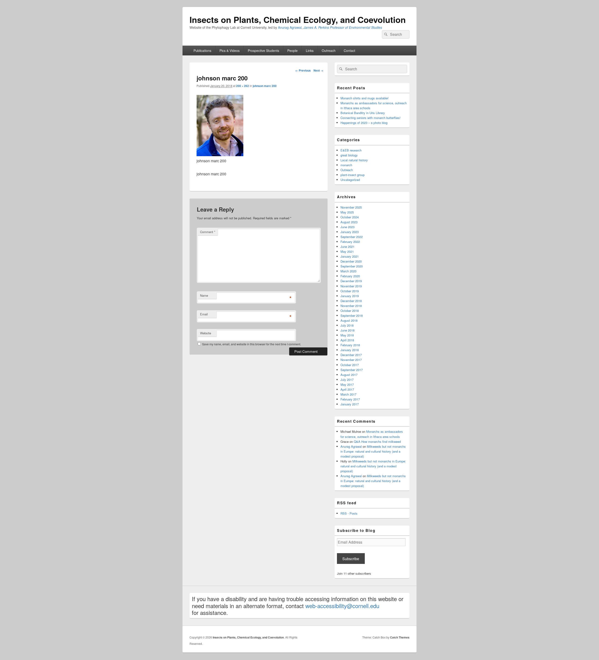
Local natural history (354, 160)
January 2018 (349, 350)
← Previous (303, 70)
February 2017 (350, 399)
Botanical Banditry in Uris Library (362, 113)
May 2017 (347, 384)
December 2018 (351, 301)
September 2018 (351, 315)
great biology (349, 155)
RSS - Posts (349, 513)
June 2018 (347, 330)
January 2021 (349, 256)
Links (310, 50)
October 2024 (349, 217)
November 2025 (351, 207)
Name (204, 295)
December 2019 (351, 281)
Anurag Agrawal (290, 27)
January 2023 (349, 232)
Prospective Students (263, 50)
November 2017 (351, 359)
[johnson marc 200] (220, 154)
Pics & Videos (229, 50)
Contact (349, 50)
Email (204, 314)
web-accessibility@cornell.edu (342, 606)
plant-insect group (352, 175)
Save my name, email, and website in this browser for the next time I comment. (251, 344)
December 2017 (351, 355)
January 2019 (349, 296)
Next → (318, 70)
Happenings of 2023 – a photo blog (363, 122)
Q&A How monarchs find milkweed (377, 441)
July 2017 (347, 379)
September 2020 (351, 266)
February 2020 (350, 276)
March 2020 (348, 271)
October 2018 (349, 310)
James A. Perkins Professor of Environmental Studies (342, 27)
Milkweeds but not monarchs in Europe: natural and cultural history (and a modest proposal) (373, 451)
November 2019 (351, 286)
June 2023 (347, 227)
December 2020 (351, 261)
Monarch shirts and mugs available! (364, 98)
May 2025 (347, 212)
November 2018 (351, 305)
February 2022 (350, 241)
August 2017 (349, 374)
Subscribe (350, 558)
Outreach (329, 50)
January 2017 (349, 404)
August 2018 (349, 320)
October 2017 (349, 365)
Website (205, 333)
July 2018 (347, 325)
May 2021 (347, 251)
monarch (346, 165)
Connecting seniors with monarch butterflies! (370, 117)
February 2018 (350, 345)
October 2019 (349, 291)
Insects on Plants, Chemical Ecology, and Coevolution (298, 19)
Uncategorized (350, 179)
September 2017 (351, 370)
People (292, 50)
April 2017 (347, 389)
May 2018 (347, 335)
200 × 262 (242, 86)
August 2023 (349, 222)
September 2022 (351, 236)
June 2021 (347, 246)
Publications (202, 50)
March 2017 (348, 394)
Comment (207, 232)
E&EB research (351, 150)
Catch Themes (399, 637)
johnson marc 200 (265, 86)
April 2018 (347, 340)
